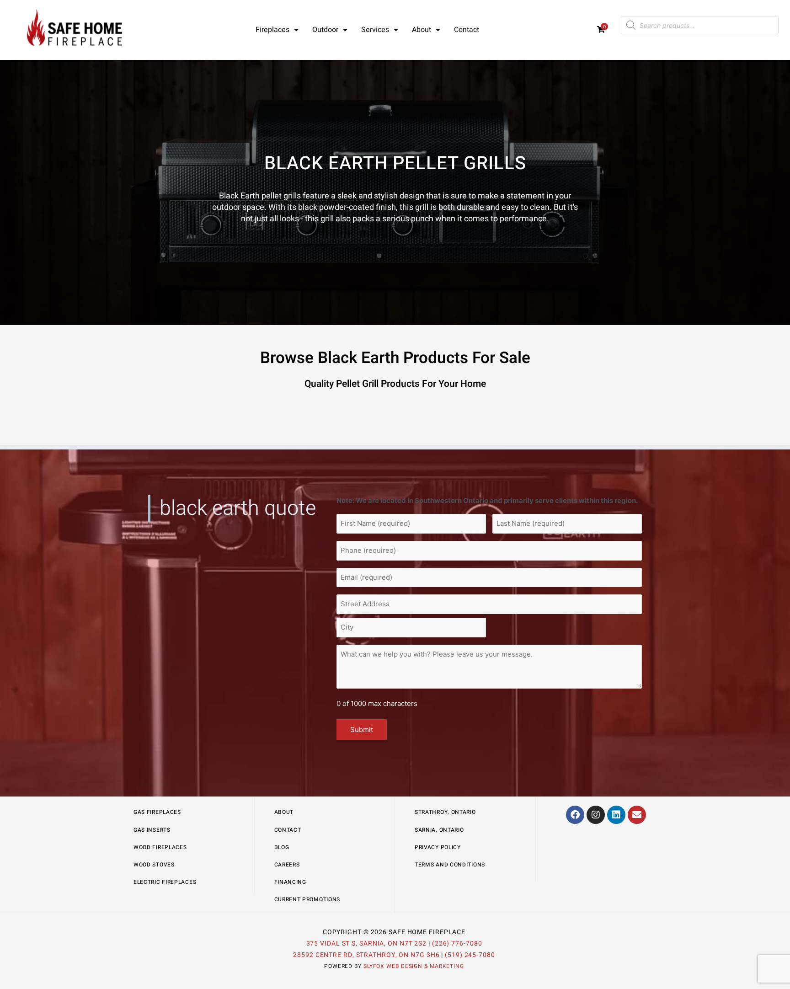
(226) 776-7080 (457, 943)
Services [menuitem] (375, 29)
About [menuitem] (421, 29)
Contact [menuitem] (466, 29)
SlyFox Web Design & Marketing (413, 966)
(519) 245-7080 (470, 955)
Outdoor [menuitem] (325, 29)
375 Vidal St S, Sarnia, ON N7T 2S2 (366, 943)
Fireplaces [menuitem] (272, 29)
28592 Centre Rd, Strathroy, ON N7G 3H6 (366, 955)
